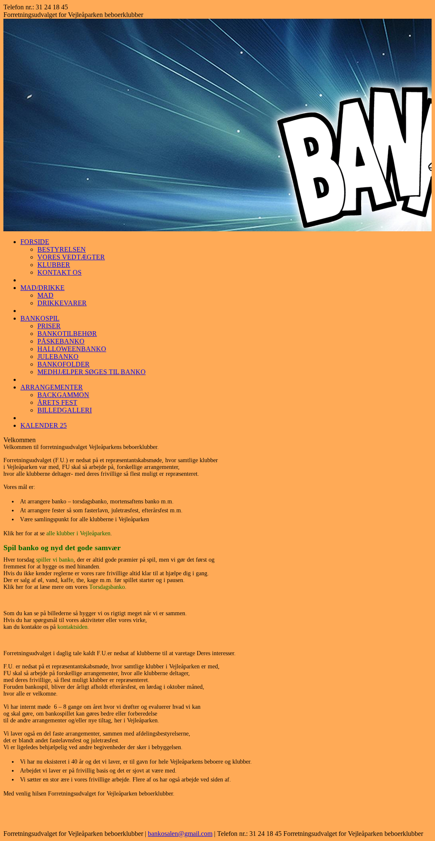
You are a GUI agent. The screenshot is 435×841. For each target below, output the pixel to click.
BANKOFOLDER (63, 364)
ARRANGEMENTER (51, 387)
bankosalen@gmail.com (180, 833)
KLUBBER (53, 264)
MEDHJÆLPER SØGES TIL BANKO (91, 371)
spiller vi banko (54, 560)
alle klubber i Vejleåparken (78, 533)
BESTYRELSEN (61, 249)
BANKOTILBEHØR (67, 333)
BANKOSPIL (39, 318)
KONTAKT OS (59, 272)
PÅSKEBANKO (61, 341)
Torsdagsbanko (107, 587)
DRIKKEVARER (62, 303)
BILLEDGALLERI (64, 410)
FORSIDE (34, 241)
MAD (45, 295)
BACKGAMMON (63, 394)
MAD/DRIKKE (42, 287)
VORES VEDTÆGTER (71, 257)
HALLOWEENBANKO (71, 348)
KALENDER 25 (43, 425)
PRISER (49, 326)
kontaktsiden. (73, 627)
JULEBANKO (58, 356)
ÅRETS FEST (57, 402)
